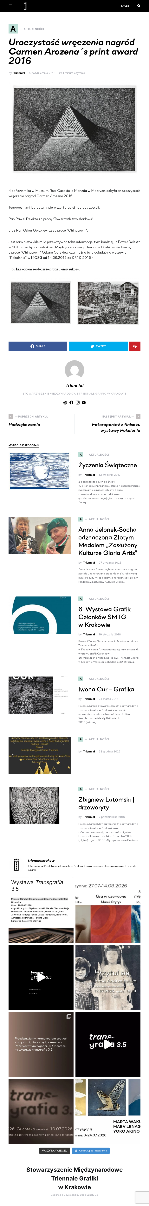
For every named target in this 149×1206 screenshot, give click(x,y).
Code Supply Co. (89, 1194)
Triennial (19, 73)
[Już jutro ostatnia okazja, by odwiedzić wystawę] (41, 977)
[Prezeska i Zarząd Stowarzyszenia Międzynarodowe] (107, 910)
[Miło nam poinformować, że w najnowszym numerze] (41, 910)
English (126, 5)
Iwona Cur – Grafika (106, 690)
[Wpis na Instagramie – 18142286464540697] (41, 1044)
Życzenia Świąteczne (107, 465)
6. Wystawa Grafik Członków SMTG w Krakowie (104, 617)
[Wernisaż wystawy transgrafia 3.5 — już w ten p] (107, 1044)
